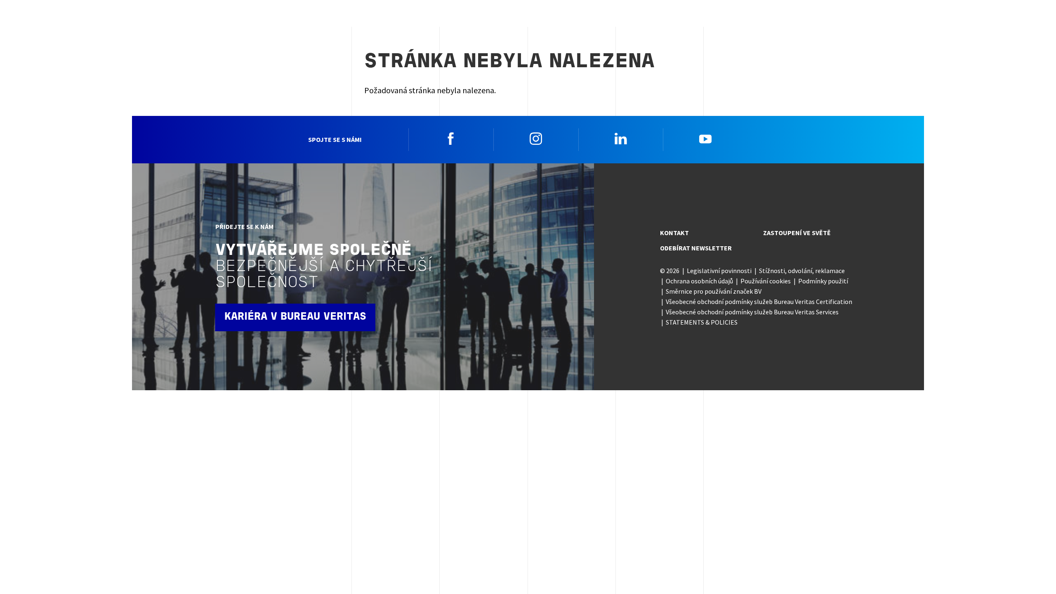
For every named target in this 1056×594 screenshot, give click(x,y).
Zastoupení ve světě (797, 233)
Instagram (536, 138)
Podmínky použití (823, 281)
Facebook (451, 138)
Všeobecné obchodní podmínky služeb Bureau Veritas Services (752, 312)
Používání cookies (765, 281)
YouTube (705, 138)
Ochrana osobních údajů (699, 281)
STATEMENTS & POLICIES (702, 322)
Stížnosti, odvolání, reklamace (802, 270)
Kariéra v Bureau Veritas (295, 317)
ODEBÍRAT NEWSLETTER (696, 248)
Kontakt (674, 233)
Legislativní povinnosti (719, 270)
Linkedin (621, 138)
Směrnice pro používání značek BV (713, 291)
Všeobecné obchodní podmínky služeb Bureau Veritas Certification (759, 301)
